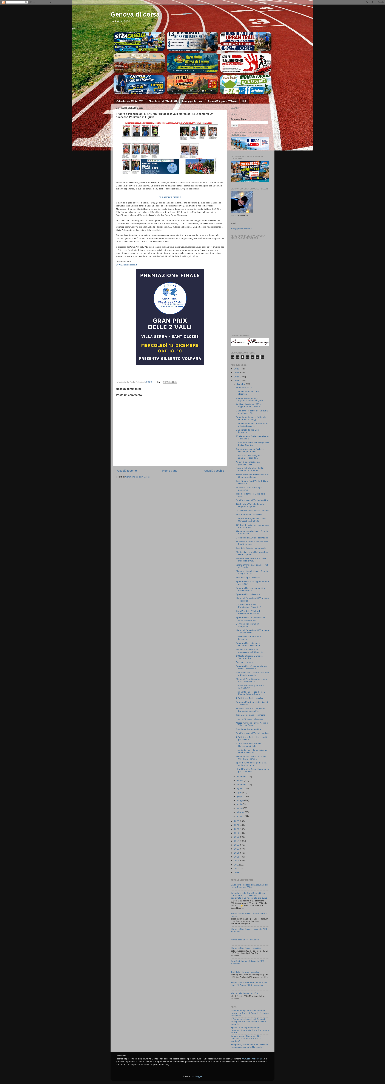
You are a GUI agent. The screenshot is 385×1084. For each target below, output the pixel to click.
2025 (237, 373)
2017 (237, 841)
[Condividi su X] (169, 382)
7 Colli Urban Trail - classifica (249, 698)
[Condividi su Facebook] (172, 382)
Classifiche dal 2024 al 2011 (163, 101)
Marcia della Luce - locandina (245, 940)
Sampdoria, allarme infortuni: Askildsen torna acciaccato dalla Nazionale (249, 1046)
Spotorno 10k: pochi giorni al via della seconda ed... (251, 764)
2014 (237, 853)
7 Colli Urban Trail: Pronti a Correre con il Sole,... (249, 745)
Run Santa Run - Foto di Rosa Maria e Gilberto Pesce (250, 693)
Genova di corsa (135, 14)
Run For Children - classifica (249, 719)
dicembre (241, 384)
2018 (237, 837)
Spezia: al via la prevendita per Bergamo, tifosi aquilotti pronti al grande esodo (250, 1030)
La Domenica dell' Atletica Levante (252, 510)
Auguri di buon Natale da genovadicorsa (248, 463)
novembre (242, 776)
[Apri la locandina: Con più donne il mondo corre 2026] (245, 84)
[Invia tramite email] (164, 382)
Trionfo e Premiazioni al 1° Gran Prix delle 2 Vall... (251, 559)
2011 (236, 865)
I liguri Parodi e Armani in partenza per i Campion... (252, 770)
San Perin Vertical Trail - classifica (252, 500)
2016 (237, 845)
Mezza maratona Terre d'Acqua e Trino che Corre (252, 724)
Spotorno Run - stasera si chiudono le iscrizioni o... (249, 644)
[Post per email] (158, 382)
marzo (240, 808)
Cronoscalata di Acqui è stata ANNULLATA (250, 686)
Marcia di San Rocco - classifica (246, 948)
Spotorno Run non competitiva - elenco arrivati (251, 589)
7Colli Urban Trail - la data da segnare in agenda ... (250, 505)
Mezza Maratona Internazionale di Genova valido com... (252, 476)
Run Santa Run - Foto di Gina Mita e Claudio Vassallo (252, 673)
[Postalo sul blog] (166, 382)
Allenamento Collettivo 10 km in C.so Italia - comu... (251, 757)
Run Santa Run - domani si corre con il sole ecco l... (251, 751)
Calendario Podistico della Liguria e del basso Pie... (252, 412)
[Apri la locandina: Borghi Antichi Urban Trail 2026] (245, 41)
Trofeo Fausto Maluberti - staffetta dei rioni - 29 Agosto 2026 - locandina (249, 984)
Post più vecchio (213, 470)
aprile (239, 804)
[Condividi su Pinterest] (175, 382)
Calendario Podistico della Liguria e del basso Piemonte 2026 (249, 886)
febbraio (241, 812)
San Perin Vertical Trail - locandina (252, 733)
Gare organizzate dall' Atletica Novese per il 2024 (250, 450)
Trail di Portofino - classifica (249, 514)
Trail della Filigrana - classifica (245, 972)
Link (244, 101)
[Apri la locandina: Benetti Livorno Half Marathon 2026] (139, 84)
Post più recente (126, 470)
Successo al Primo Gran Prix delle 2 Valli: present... (252, 543)
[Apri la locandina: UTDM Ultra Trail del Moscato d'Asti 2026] (139, 63)
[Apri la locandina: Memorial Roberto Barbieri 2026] (192, 41)
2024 (237, 377)
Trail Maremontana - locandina (250, 715)
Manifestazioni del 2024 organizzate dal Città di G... (250, 650)
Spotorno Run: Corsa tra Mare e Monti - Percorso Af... (251, 667)
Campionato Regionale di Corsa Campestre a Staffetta (251, 519)
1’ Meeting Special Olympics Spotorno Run (249, 657)
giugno (240, 796)
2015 (237, 849)
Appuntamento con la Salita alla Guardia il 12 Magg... (251, 418)
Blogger (198, 1076)
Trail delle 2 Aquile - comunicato (251, 548)
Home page (169, 470)
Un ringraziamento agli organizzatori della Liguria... (250, 399)
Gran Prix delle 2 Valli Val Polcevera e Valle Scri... (248, 612)
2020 (237, 829)
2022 (237, 821)
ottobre (240, 780)
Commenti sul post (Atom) (137, 477)
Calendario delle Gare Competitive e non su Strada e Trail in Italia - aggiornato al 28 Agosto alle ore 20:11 (249, 895)
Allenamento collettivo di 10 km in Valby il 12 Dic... (252, 572)
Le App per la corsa (192, 101)
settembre (242, 784)
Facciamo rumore (244, 662)
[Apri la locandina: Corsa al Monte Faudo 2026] (245, 63)
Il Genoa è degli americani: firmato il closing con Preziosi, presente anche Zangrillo (248, 1021)
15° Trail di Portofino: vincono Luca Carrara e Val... (252, 526)
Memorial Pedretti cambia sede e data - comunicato (251, 680)
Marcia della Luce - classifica (244, 993)
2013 (237, 857)
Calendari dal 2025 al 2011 (129, 101)
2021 (237, 825)
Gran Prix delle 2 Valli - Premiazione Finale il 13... (249, 606)
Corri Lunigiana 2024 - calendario (252, 538)
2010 (237, 869)
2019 (237, 833)
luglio (239, 792)
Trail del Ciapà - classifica (248, 578)
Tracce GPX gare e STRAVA (222, 101)
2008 (237, 873)
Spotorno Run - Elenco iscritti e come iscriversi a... (250, 618)
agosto (240, 788)
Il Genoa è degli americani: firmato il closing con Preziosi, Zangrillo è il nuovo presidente (250, 1013)
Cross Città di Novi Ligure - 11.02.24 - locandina (249, 456)
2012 (237, 861)
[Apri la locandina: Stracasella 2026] (139, 41)
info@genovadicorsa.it (241, 229)
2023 (237, 381)
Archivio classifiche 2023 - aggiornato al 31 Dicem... (249, 405)
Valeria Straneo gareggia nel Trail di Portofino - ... (252, 566)
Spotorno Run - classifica (248, 594)
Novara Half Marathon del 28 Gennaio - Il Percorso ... (249, 469)
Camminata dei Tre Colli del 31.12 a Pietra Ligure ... (252, 424)
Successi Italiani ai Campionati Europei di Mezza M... (250, 709)
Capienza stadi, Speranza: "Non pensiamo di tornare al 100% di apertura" (246, 1038)
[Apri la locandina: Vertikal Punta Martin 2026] (192, 84)
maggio (240, 800)
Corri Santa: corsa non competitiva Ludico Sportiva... (252, 444)
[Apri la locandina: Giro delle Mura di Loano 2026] (192, 63)
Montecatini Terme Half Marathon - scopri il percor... (252, 553)
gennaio (241, 816)
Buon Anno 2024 (244, 387)
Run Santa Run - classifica (248, 729)
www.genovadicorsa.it (126, 265)
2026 (237, 369)
